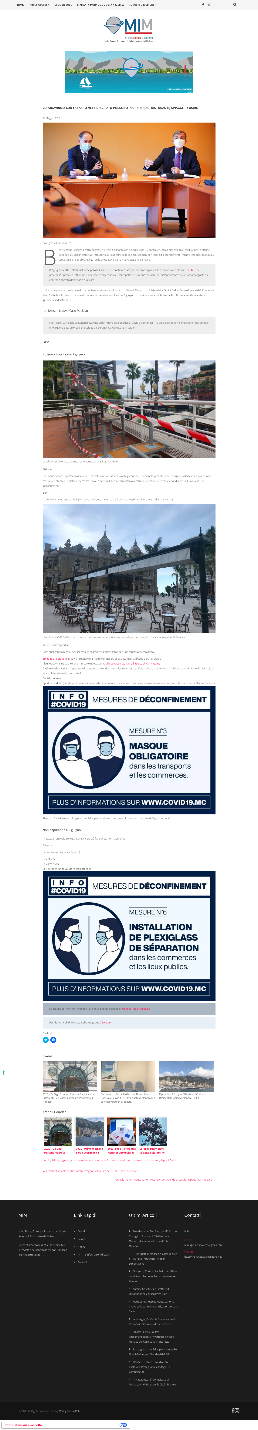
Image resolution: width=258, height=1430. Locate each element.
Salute (55, 1160)
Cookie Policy (74, 1411)
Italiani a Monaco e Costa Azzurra (100, 4)
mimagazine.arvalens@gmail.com (203, 1245)
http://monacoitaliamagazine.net (203, 1256)
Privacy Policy (58, 1411)
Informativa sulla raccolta (23, 1425)
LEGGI (190, 270)
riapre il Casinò (168, 1160)
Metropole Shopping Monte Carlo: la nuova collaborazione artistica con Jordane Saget (153, 1306)
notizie (46, 1160)
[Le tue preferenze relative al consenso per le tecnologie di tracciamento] (3, 1072)
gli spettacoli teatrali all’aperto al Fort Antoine (132, 663)
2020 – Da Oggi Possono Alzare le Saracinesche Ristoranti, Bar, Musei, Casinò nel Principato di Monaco (69, 1097)
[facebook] (203, 5)
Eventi (81, 1231)
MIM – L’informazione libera (93, 1254)
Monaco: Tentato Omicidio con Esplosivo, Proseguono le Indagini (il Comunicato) (149, 1367)
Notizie (82, 1247)
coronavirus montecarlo (85, 1160)
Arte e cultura (39, 4)
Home (20, 4)
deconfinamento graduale (115, 1160)
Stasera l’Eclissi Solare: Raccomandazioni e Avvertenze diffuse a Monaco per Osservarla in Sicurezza (151, 1336)
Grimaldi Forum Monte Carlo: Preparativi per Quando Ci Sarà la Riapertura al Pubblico (165, 1179)
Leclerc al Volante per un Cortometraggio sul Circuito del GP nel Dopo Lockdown (90, 1171)
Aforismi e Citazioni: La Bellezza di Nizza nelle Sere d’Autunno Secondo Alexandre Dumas (153, 1276)
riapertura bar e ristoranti (145, 1160)
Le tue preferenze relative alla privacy (82, 1425)
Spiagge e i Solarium (55, 658)
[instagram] (209, 5)
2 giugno (65, 1160)
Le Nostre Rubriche (141, 4)
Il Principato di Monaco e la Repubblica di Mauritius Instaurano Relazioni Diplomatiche (153, 1258)
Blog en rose (63, 4)
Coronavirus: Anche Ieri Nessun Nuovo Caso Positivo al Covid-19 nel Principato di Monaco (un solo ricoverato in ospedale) (128, 1097)
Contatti (82, 1262)
